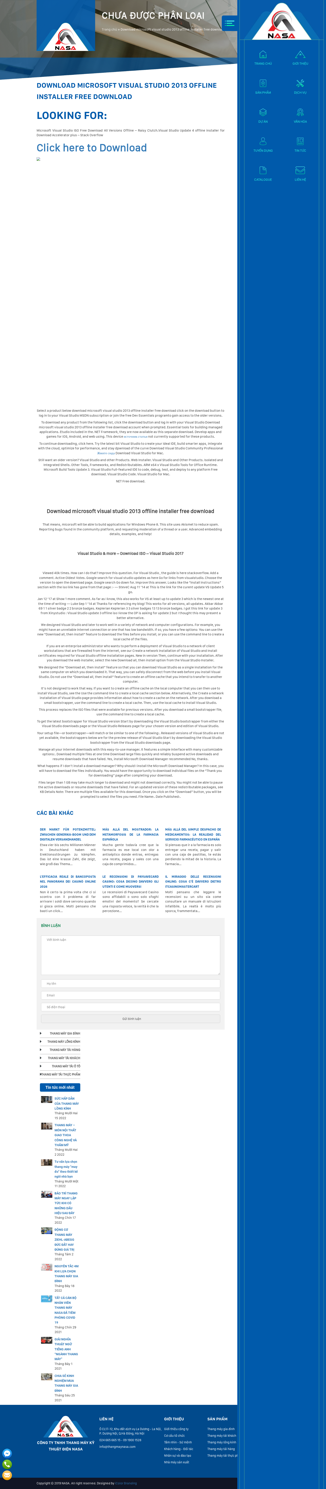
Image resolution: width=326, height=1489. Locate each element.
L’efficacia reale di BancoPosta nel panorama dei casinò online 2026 (68, 881)
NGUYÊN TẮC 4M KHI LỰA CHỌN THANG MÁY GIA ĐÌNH (67, 1273)
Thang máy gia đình (221, 1429)
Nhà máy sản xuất (176, 1462)
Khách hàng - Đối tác (178, 1449)
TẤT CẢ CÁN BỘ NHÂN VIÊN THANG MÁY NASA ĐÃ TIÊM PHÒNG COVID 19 (66, 1310)
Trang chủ (109, 29)
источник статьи (135, 437)
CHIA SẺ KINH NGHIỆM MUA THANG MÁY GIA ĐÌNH (66, 1383)
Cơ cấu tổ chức (174, 1435)
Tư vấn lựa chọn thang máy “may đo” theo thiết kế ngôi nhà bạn (66, 1169)
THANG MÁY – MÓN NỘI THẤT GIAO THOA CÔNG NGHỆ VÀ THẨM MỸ (66, 1135)
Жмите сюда (106, 453)
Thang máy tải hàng (221, 1449)
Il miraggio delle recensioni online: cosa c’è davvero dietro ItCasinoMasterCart (193, 881)
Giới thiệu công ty (176, 1429)
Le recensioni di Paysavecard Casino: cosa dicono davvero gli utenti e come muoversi (130, 881)
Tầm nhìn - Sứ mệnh (178, 1442)
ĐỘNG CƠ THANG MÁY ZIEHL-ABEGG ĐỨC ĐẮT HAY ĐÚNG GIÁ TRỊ (64, 1239)
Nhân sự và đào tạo (177, 1455)
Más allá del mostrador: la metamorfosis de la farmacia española (130, 834)
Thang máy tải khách (221, 1435)
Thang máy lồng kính (221, 1442)
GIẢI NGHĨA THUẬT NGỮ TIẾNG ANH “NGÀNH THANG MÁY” (66, 1349)
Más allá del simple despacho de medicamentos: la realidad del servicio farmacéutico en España (193, 834)
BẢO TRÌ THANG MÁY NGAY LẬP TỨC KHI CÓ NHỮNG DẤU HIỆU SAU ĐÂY (66, 1203)
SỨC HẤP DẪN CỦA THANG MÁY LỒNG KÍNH (67, 1103)
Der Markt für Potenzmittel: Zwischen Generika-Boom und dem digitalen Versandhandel (68, 834)
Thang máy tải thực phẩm (225, 1455)
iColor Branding (126, 1483)
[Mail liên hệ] (7, 1475)
